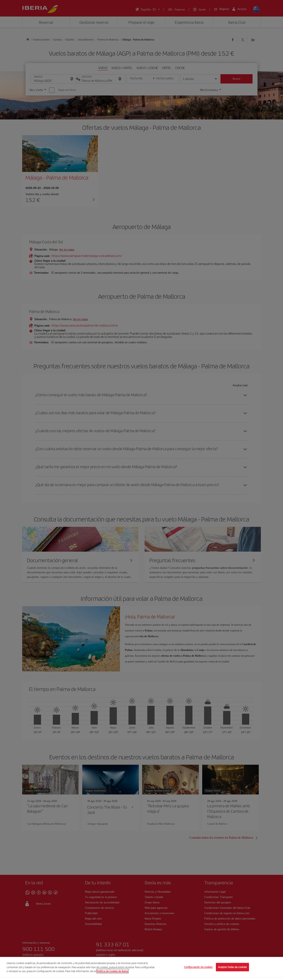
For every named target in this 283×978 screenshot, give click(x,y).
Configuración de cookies (198, 967)
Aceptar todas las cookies (232, 967)
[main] (141, 967)
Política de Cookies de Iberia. (112, 971)
